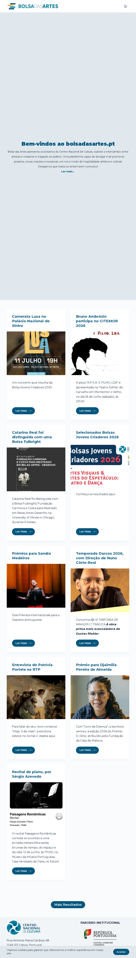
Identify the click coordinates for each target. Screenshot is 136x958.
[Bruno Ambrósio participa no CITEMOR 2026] (100, 353)
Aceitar (121, 951)
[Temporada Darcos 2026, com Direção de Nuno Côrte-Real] (100, 590)
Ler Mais (21, 410)
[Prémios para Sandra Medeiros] (36, 586)
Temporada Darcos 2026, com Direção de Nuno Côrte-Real (99, 558)
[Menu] (125, 6)
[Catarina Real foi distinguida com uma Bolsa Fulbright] (36, 469)
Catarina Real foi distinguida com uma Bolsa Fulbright (32, 437)
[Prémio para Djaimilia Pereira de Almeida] (100, 697)
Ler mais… (68, 171)
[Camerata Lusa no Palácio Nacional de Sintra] (36, 353)
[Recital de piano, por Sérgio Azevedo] (36, 804)
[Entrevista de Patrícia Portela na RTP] (36, 697)
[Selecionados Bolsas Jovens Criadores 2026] (100, 465)
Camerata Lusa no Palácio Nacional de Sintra (31, 321)
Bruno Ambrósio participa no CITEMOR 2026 (97, 321)
